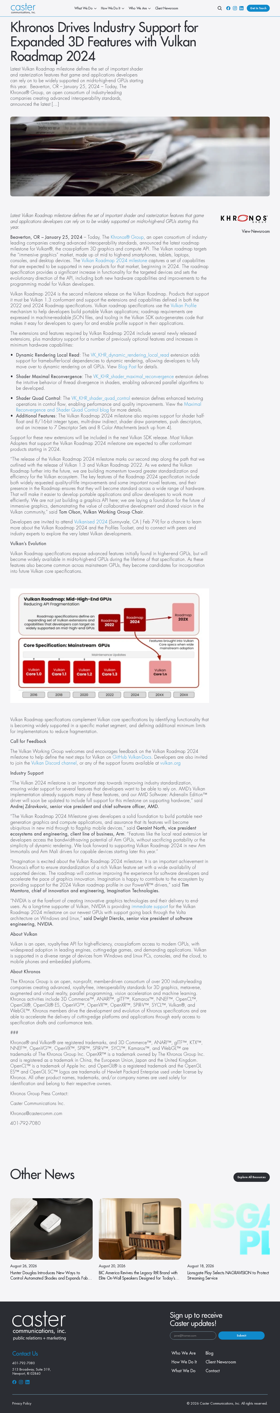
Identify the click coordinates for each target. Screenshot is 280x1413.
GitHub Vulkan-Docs (132, 757)
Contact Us (25, 1354)
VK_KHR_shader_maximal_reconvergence (133, 376)
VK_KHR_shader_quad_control (101, 398)
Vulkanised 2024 (91, 522)
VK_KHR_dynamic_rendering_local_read (130, 355)
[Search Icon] (219, 8)
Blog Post (127, 367)
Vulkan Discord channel (54, 763)
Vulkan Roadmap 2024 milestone (114, 260)
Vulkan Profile (184, 306)
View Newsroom (256, 231)
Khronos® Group (127, 237)
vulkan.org (170, 763)
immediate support (149, 906)
